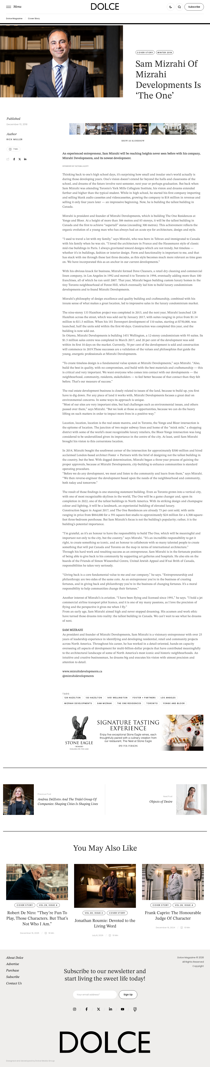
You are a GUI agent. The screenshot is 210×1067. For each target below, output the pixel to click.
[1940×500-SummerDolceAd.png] (132, 750)
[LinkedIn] (25, 159)
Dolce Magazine (14, 18)
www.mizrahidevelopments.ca (82, 671)
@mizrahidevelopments (78, 676)
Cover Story (34, 18)
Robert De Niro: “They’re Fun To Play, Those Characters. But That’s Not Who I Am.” (37, 918)
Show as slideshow (133, 141)
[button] (13, 6)
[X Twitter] (20, 159)
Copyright (198, 966)
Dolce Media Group (45, 1060)
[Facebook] (14, 159)
